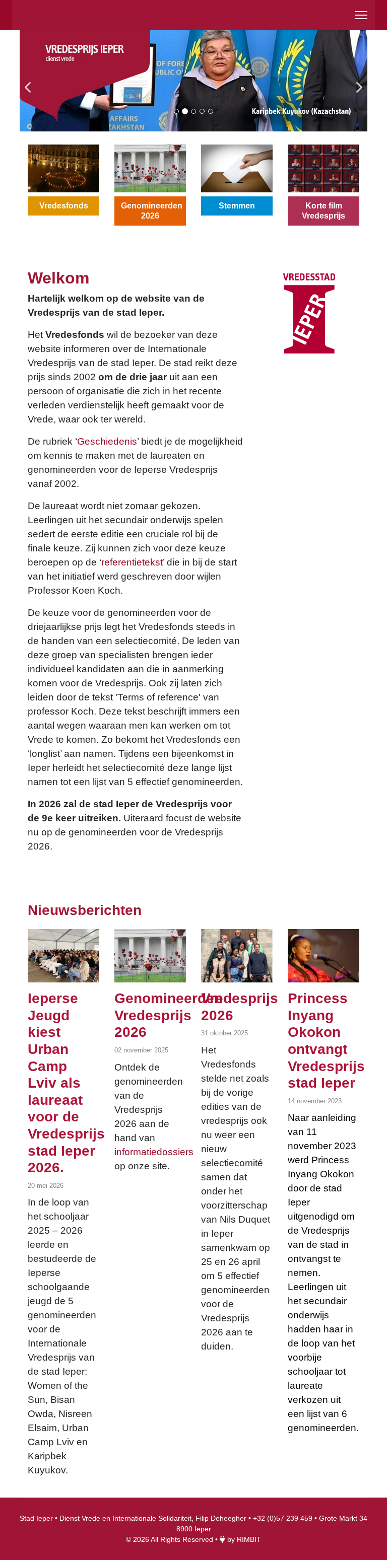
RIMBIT (249, 1539)
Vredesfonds (63, 205)
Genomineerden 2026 (151, 210)
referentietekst (132, 562)
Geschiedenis (107, 441)
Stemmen (237, 205)
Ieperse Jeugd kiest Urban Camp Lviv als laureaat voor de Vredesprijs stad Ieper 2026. (66, 1082)
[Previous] (30, 80)
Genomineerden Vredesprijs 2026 (168, 1015)
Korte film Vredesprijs (323, 210)
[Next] (357, 80)
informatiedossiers (154, 1152)
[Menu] (361, 15)
